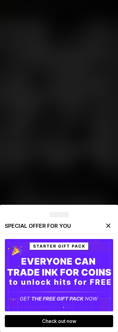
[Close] (108, 226)
